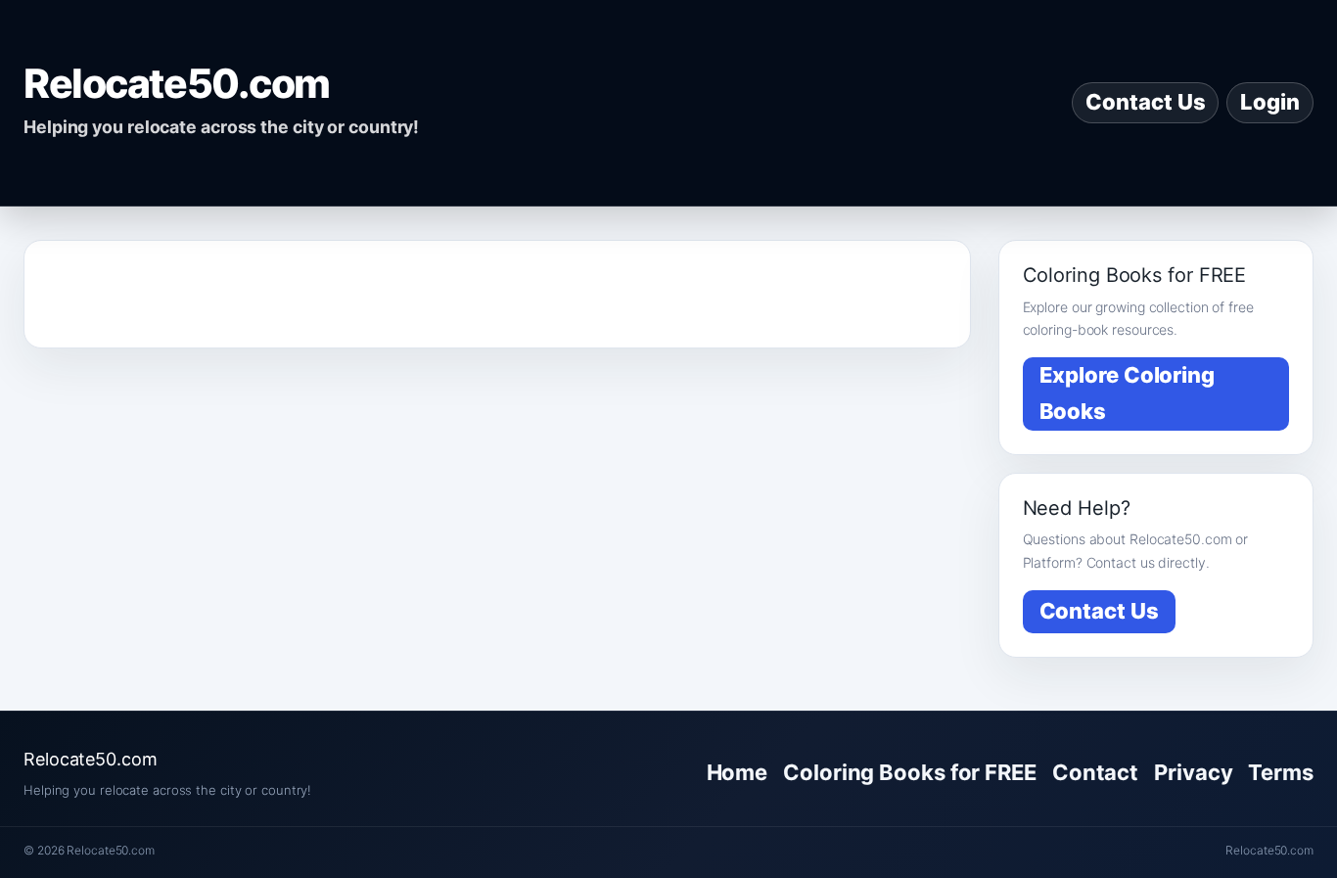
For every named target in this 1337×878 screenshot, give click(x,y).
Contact (1095, 772)
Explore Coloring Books (1127, 393)
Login (1270, 102)
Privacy (1193, 772)
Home (737, 772)
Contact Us (1145, 102)
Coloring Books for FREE (910, 772)
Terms (1281, 772)
